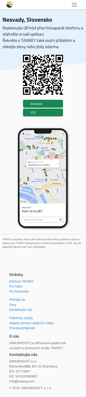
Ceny (12, 304)
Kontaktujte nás (20, 309)
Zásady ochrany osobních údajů (31, 322)
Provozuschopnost (22, 327)
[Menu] (74, 5)
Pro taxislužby (19, 291)
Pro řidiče (16, 286)
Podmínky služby (21, 317)
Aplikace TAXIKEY (21, 281)
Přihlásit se (17, 299)
